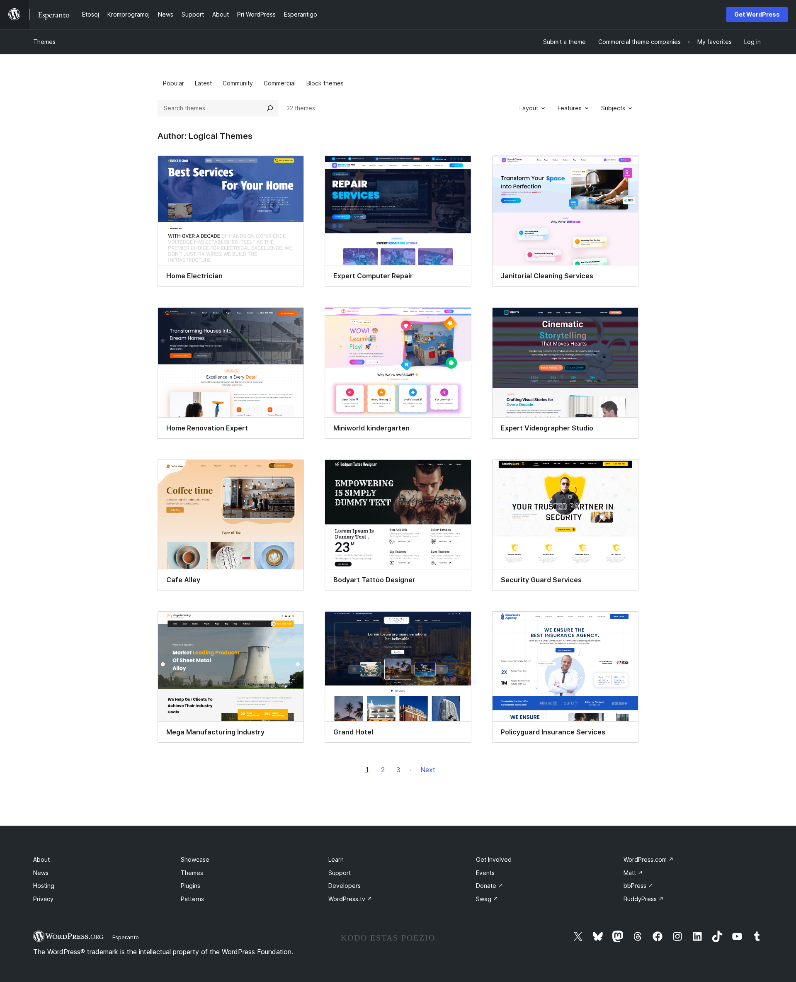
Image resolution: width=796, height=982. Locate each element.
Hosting (43, 885)
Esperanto (125, 937)
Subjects (613, 108)
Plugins (190, 885)
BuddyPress (644, 898)
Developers (344, 885)
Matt (633, 872)
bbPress (638, 885)
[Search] (270, 108)
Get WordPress (757, 14)
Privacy (43, 898)
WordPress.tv (350, 898)
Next (427, 770)
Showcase (195, 859)
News (41, 872)
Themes (44, 41)
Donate (489, 885)
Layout (528, 108)
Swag (487, 898)
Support (339, 872)
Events (485, 872)
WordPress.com (649, 859)
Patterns (192, 898)
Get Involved (494, 859)
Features (570, 108)
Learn (336, 859)
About (41, 859)
